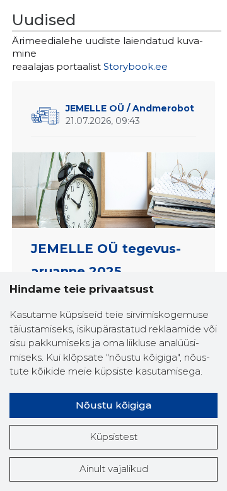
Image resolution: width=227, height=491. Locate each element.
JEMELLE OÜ (130, 108)
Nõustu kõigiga (113, 405)
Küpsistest (113, 437)
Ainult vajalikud (113, 469)
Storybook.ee (135, 66)
